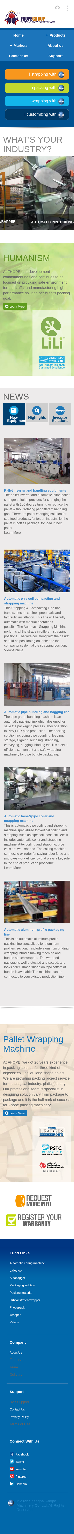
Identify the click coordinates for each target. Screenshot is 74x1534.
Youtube (20, 1469)
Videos (14, 1322)
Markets (21, 46)
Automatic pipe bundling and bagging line (36, 712)
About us (55, 46)
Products (58, 35)
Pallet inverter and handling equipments (35, 490)
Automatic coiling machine (27, 1263)
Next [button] (72, 185)
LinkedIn (21, 1484)
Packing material (21, 1292)
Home (18, 35)
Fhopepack (17, 1307)
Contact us (18, 56)
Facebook (22, 1454)
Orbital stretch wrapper (25, 1300)
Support (56, 56)
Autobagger (17, 1278)
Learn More (17, 306)
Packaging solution (22, 1285)
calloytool (16, 1270)
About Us (16, 1352)
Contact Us (17, 1409)
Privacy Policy (19, 1416)
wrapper (15, 1315)
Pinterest (21, 1476)
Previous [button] (2, 185)
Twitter (19, 1462)
